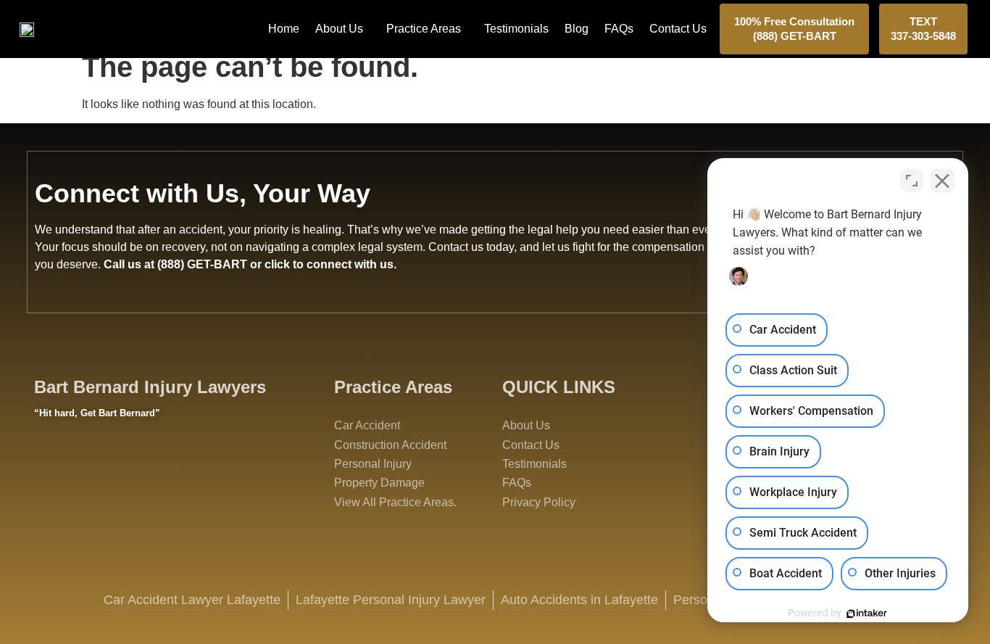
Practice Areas (423, 28)
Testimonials (516, 28)
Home (283, 28)
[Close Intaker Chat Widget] (942, 180)
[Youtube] (132, 467)
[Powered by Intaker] (867, 613)
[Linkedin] (172, 467)
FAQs (618, 28)
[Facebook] (52, 467)
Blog (576, 28)
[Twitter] (92, 467)
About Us (339, 28)
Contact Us (678, 28)
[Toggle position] (911, 180)
